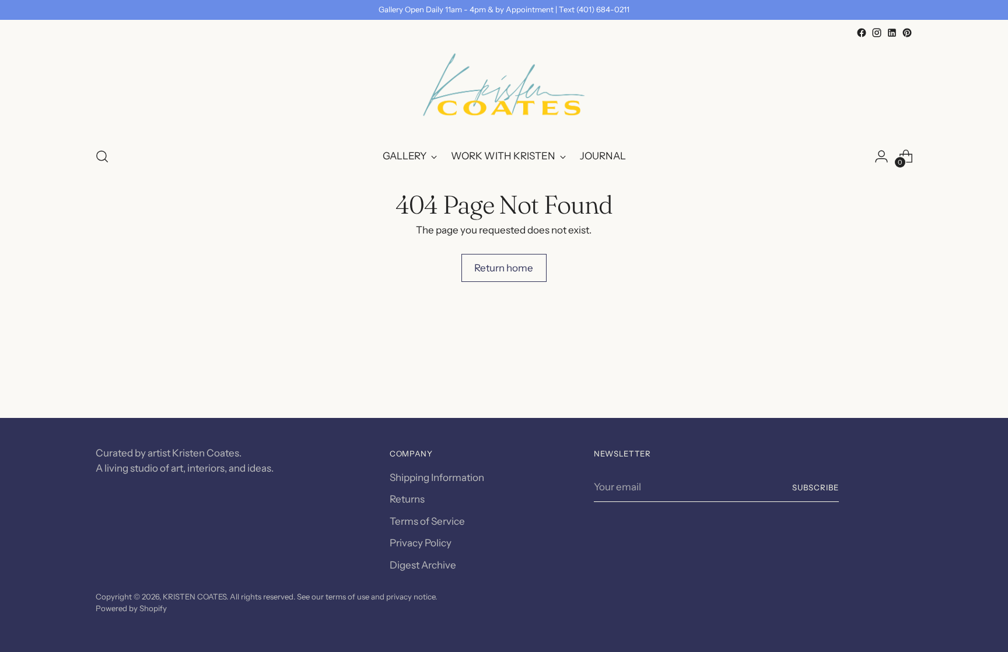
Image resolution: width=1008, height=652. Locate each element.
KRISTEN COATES (194, 596)
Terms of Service (427, 521)
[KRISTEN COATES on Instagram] (877, 32)
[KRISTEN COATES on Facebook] (861, 32)
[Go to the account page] (881, 156)
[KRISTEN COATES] (504, 89)
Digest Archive (423, 565)
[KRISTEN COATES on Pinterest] (907, 32)
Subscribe (815, 487)
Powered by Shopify (131, 608)
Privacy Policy (421, 543)
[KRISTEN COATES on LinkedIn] (892, 32)
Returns (407, 499)
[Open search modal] (102, 156)
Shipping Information (437, 477)
